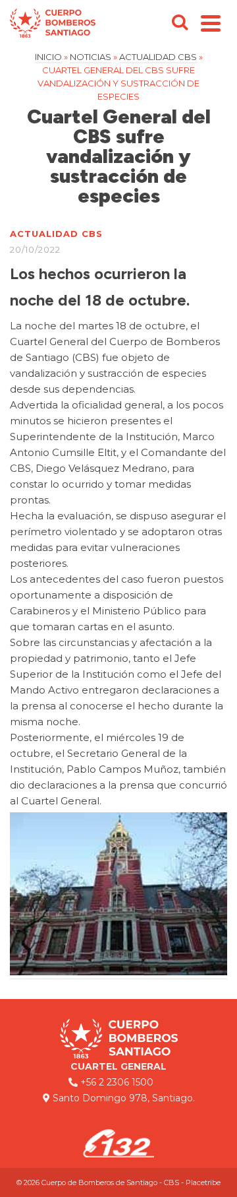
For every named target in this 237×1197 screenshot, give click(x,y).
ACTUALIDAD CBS (56, 233)
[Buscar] (179, 23)
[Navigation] (210, 23)
